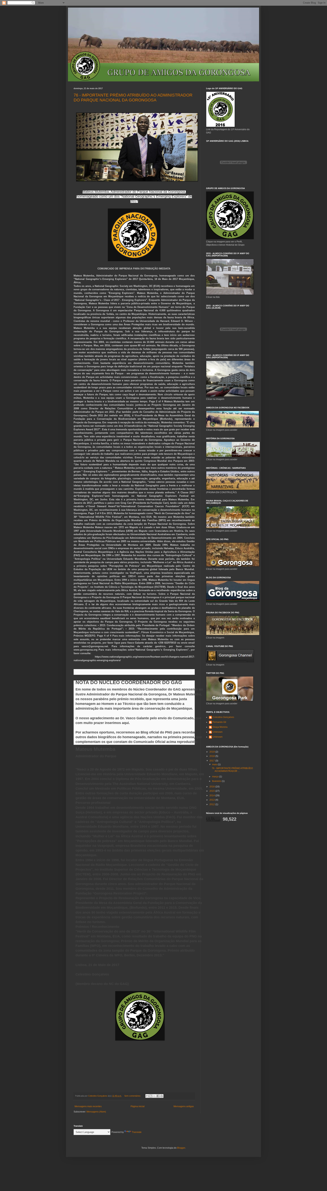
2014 (212, 795)
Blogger (181, 1148)
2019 (212, 751)
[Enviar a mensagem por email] (147, 1096)
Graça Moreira (220, 727)
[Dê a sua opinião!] (151, 1096)
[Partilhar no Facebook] (158, 1096)
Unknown (218, 732)
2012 (212, 804)
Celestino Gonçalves (223, 717)
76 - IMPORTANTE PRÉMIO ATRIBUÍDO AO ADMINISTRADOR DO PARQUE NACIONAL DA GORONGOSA (133, 97)
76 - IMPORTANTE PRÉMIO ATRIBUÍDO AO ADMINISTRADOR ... (232, 769)
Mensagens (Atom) (96, 1111)
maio (215, 764)
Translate (137, 1132)
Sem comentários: (133, 1096)
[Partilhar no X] (154, 1096)
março (215, 776)
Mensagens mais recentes (88, 1106)
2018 (212, 756)
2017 (212, 760)
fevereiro (217, 781)
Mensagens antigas (184, 1106)
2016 (212, 786)
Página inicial (138, 1106)
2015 (212, 791)
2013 (212, 800)
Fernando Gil (219, 722)
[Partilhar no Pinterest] (162, 1096)
